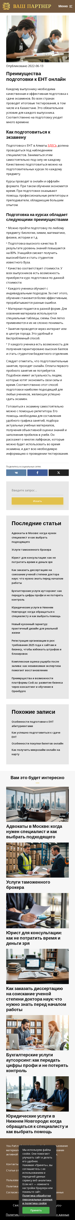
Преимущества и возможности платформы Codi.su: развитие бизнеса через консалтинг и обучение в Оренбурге (37, 684)
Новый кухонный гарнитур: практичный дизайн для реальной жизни (35, 628)
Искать (37, 501)
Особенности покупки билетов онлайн (37, 743)
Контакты (12, 1164)
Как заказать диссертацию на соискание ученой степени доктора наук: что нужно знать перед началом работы (37, 576)
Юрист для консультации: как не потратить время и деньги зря (34, 560)
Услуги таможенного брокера (31, 549)
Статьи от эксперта (18, 1170)
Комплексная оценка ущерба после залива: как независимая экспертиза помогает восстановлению (36, 666)
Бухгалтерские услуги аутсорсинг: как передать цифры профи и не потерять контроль (37, 595)
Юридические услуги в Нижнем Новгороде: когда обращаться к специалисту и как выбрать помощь (36, 612)
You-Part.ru (12, 1146)
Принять (36, 1210)
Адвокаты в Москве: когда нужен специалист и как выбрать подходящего (34, 537)
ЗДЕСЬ (52, 146)
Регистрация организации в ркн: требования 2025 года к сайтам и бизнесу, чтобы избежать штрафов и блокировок (36, 647)
